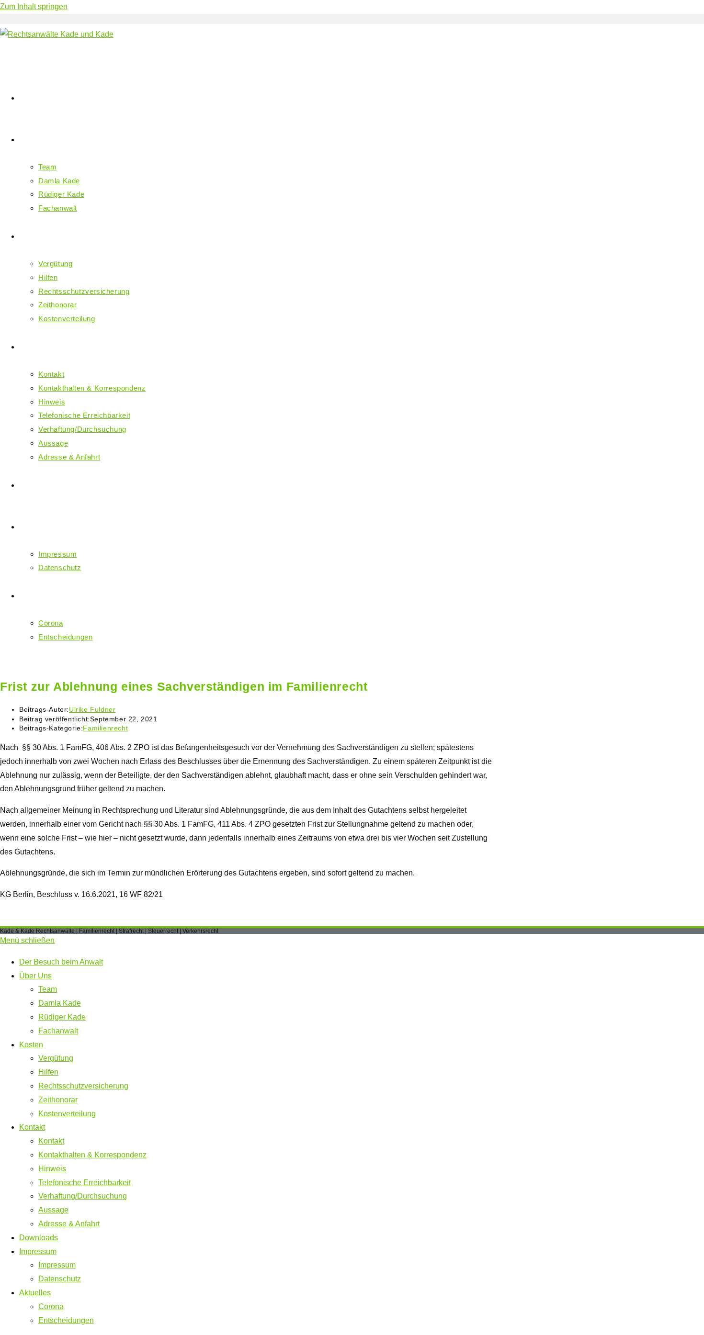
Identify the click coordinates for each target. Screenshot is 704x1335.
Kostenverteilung (67, 1114)
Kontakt (32, 1127)
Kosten (31, 1045)
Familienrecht (105, 728)
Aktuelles (35, 1293)
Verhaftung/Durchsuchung (82, 1196)
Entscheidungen (66, 1320)
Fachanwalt (58, 1031)
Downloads (38, 1238)
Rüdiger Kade (62, 1017)
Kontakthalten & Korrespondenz (92, 1155)
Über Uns (35, 976)
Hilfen (48, 1072)
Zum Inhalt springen (34, 6)
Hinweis (52, 1169)
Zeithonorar (58, 1100)
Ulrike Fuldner (92, 709)
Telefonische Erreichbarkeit (84, 1182)
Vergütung (55, 1058)
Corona (51, 1306)
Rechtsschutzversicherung (83, 1086)
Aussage (53, 1210)
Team (47, 989)
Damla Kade (59, 1003)
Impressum (38, 1251)
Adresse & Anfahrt (69, 1224)
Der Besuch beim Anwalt (61, 962)
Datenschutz (59, 1279)
